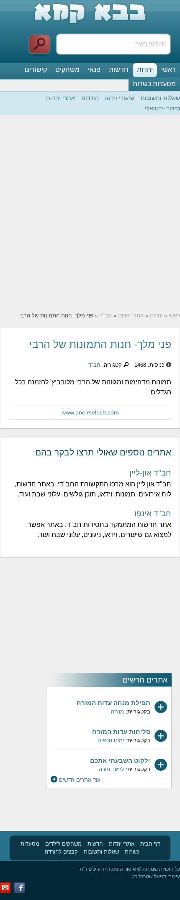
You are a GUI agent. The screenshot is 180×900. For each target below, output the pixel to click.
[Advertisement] (90, 213)
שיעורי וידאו (119, 98)
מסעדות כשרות (154, 83)
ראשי (168, 69)
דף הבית (150, 844)
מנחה (117, 711)
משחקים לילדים (63, 844)
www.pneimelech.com (90, 412)
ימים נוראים (111, 740)
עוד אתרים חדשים (79, 780)
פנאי (94, 69)
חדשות (119, 69)
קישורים (36, 69)
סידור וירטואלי (162, 108)
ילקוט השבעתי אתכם (120, 760)
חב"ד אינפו (152, 513)
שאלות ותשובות (160, 98)
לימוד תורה (111, 769)
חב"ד (106, 315)
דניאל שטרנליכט (148, 877)
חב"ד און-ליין (150, 472)
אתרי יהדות (60, 98)
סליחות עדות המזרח (121, 731)
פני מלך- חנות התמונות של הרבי (100, 344)
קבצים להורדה (61, 852)
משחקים (67, 69)
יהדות (145, 69)
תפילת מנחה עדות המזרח (113, 702)
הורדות (90, 98)
